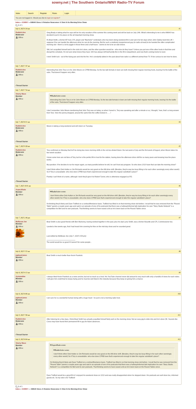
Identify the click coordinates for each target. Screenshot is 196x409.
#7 (180, 218)
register (56, 18)
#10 (179, 294)
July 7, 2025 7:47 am (22, 66)
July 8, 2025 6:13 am (22, 273)
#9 (180, 273)
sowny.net (60, 2)
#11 (179, 315)
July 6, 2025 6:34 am (22, 29)
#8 (180, 251)
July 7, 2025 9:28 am (22, 146)
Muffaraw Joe (21, 222)
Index (18, 13)
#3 (180, 90)
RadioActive (21, 32)
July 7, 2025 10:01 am (23, 186)
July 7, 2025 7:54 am (22, 90)
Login (67, 13)
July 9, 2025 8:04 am (22, 339)
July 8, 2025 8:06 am (22, 294)
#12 (179, 339)
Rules (54, 13)
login (49, 18)
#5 (180, 146)
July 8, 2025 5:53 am (22, 251)
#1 (180, 29)
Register (43, 13)
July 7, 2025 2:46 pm (22, 218)
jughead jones (21, 255)
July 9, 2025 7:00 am (22, 315)
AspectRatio (21, 190)
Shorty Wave (21, 94)
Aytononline (20, 276)
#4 (180, 122)
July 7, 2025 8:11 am (22, 122)
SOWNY (25, 22)
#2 (180, 66)
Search (31, 13)
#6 (180, 186)
